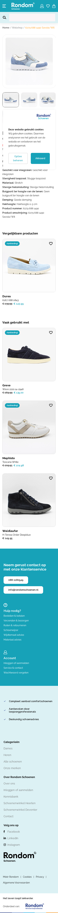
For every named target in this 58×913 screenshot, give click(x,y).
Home (5, 27)
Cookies (27, 876)
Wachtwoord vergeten (16, 672)
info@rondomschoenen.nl (23, 589)
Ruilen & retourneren (15, 625)
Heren (7, 755)
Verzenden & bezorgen (16, 620)
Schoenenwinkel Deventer (20, 809)
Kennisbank (11, 796)
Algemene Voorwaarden (16, 882)
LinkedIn (12, 838)
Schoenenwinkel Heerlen (20, 803)
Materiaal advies (12, 639)
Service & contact (13, 667)
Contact (8, 816)
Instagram (13, 844)
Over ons (9, 783)
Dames (8, 748)
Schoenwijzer (11, 630)
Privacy (40, 876)
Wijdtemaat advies (14, 634)
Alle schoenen (13, 761)
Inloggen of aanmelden (16, 663)
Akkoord (40, 158)
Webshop (17, 27)
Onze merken (12, 768)
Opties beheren (18, 158)
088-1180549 (15, 580)
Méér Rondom (11, 876)
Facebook (13, 831)
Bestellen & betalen (14, 615)
